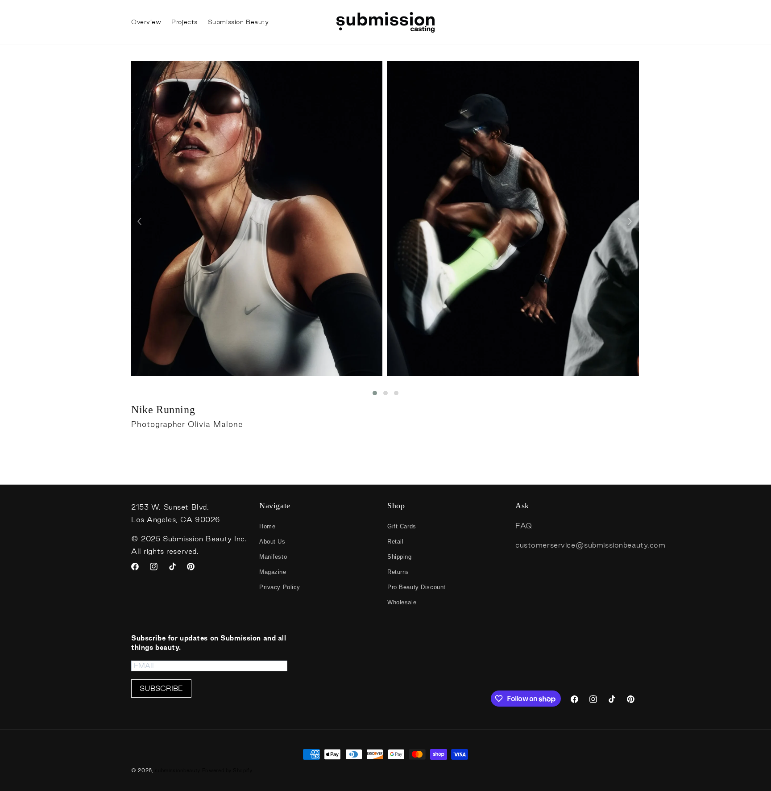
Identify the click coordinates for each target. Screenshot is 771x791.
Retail (395, 541)
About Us (272, 541)
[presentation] (139, 219)
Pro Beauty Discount (416, 587)
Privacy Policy (279, 587)
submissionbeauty (177, 770)
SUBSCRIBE (161, 688)
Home (267, 526)
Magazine (272, 572)
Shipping (399, 556)
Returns (398, 572)
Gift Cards (401, 526)
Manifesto (273, 556)
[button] (374, 393)
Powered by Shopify (227, 770)
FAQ (523, 526)
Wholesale (401, 602)
